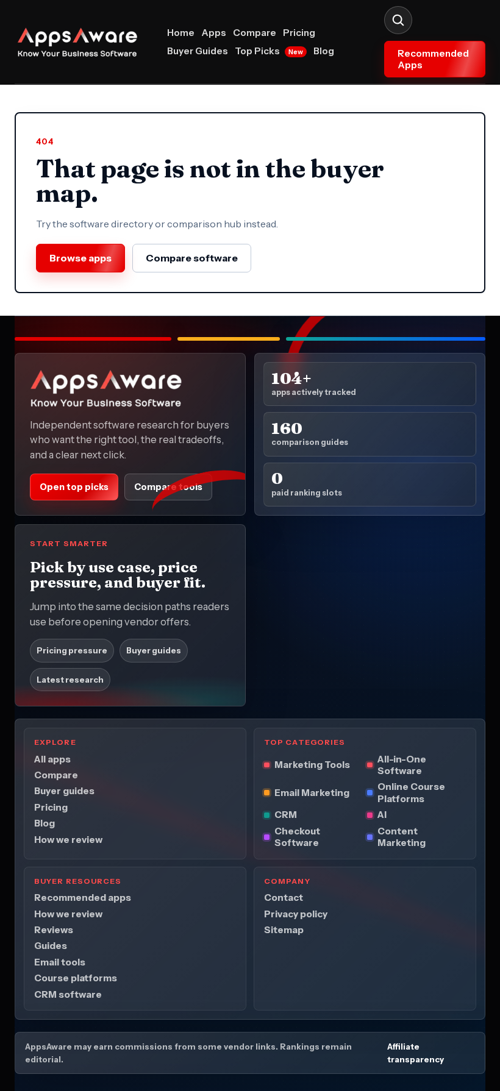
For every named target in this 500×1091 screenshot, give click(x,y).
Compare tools (168, 487)
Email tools (59, 962)
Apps (213, 32)
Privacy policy (295, 913)
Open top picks (74, 487)
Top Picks (269, 51)
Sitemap (284, 930)
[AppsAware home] (84, 42)
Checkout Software (297, 836)
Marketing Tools (312, 764)
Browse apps (80, 258)
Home (181, 32)
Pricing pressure (72, 650)
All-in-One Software (401, 764)
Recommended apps (82, 897)
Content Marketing (401, 836)
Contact (283, 897)
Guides (50, 945)
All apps (52, 758)
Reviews (53, 930)
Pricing (299, 32)
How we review (68, 839)
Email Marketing (311, 792)
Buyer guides (153, 650)
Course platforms (75, 978)
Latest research (70, 679)
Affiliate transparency (415, 1053)
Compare (254, 32)
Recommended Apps (433, 59)
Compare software (192, 258)
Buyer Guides (197, 51)
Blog (323, 51)
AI (382, 814)
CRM (285, 814)
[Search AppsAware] (398, 20)
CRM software (68, 994)
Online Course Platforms (411, 792)
